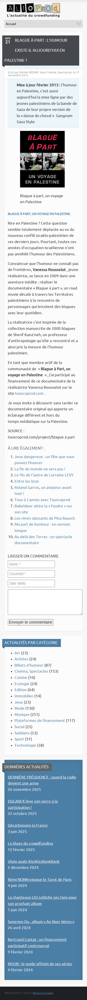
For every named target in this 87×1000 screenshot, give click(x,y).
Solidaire (22, 733)
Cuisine (20, 678)
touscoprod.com (29, 393)
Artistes (21, 659)
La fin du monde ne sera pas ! (39, 469)
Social (19, 727)
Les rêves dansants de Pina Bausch (44, 518)
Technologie (25, 745)
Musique (21, 715)
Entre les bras (26, 481)
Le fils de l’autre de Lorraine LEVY (44, 475)
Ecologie (21, 684)
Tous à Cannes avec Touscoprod (42, 500)
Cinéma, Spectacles (31, 671)
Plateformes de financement (39, 721)
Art (17, 653)
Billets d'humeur (29, 665)
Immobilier (23, 696)
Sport (19, 739)
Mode (19, 708)
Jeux (18, 702)
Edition (20, 690)
